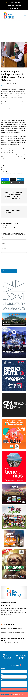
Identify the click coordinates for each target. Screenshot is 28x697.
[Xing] (22, 656)
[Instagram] (10, 8)
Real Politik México (17, 83)
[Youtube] (19, 8)
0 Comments (6, 86)
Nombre (3, 668)
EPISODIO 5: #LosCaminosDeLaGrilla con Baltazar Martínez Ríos (11, 629)
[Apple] (17, 8)
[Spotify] (15, 8)
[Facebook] (8, 8)
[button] (3, 343)
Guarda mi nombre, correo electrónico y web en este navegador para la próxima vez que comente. (14, 234)
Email (2, 674)
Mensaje (3, 680)
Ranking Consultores (18, 694)
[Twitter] (13, 8)
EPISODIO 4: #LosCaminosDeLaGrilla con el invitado (12, 639)
